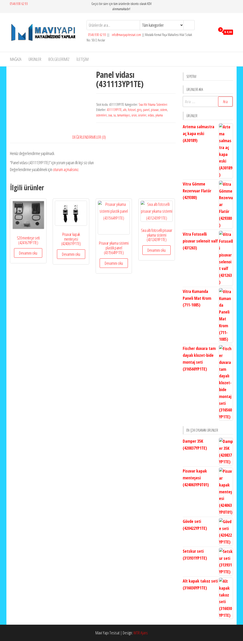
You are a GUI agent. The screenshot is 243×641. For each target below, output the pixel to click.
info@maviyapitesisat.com (126, 34)
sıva (110, 115)
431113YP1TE (114, 109)
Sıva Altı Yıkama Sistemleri (153, 104)
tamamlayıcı (123, 115)
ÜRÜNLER (34, 59)
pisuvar (155, 109)
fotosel (132, 109)
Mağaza (15, 59)
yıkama (159, 115)
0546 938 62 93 (19, 3)
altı (124, 109)
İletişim (82, 59)
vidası (151, 115)
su (114, 115)
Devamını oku (28, 253)
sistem (163, 109)
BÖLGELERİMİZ (58, 59)
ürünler (142, 115)
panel (146, 109)
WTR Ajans (140, 633)
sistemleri (101, 115)
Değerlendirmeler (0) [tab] (89, 137)
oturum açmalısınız (65, 169)
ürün (134, 115)
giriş (139, 109)
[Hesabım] (211, 31)
